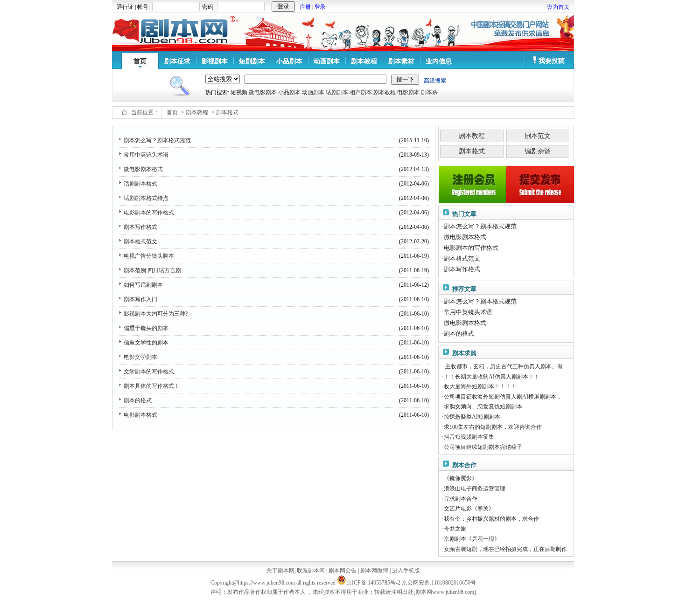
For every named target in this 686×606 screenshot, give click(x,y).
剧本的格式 (138, 400)
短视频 (239, 92)
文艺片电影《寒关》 (469, 508)
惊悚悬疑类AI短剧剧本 (472, 416)
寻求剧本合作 (460, 499)
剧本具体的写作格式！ (152, 386)
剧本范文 (538, 135)
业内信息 (439, 61)
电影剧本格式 (140, 415)
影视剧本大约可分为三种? (156, 313)
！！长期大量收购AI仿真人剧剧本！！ (491, 376)
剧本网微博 (374, 570)
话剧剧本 (337, 92)
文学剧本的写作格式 (149, 371)
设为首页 (558, 7)
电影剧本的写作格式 (149, 212)
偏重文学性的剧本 (146, 342)
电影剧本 (408, 92)
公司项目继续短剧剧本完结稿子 (483, 447)
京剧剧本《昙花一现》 (472, 539)
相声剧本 (361, 92)
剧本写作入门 (140, 299)
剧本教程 (364, 61)
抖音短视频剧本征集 (469, 437)
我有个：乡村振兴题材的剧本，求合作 (491, 519)
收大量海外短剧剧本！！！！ (480, 386)
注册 (305, 7)
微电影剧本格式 (143, 169)
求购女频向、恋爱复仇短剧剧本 (483, 406)
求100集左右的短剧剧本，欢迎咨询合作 (493, 427)
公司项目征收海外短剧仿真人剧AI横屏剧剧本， (503, 396)
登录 (320, 7)
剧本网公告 (343, 570)
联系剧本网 (311, 570)
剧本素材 (401, 61)
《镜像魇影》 (460, 478)
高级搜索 (435, 80)
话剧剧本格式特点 (146, 198)
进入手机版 (406, 570)
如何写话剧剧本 (143, 285)
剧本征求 (177, 61)
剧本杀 (429, 92)
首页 (140, 61)
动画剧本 (327, 61)
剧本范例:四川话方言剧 (152, 270)
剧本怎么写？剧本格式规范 (157, 140)
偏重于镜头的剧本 (146, 328)
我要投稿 (552, 60)
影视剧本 (215, 61)
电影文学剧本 (140, 357)
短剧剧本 (252, 61)
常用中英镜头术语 (146, 155)
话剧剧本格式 (140, 183)
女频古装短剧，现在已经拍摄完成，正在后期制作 (505, 549)
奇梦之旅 (455, 528)
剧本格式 (227, 112)
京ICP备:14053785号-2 (373, 582)
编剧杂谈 (538, 151)
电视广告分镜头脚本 (149, 256)
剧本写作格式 (140, 227)
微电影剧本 (263, 92)
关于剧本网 (280, 570)
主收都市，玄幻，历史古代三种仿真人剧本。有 (503, 366)
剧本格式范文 (140, 241)
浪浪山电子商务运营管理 (474, 488)
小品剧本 (289, 61)
